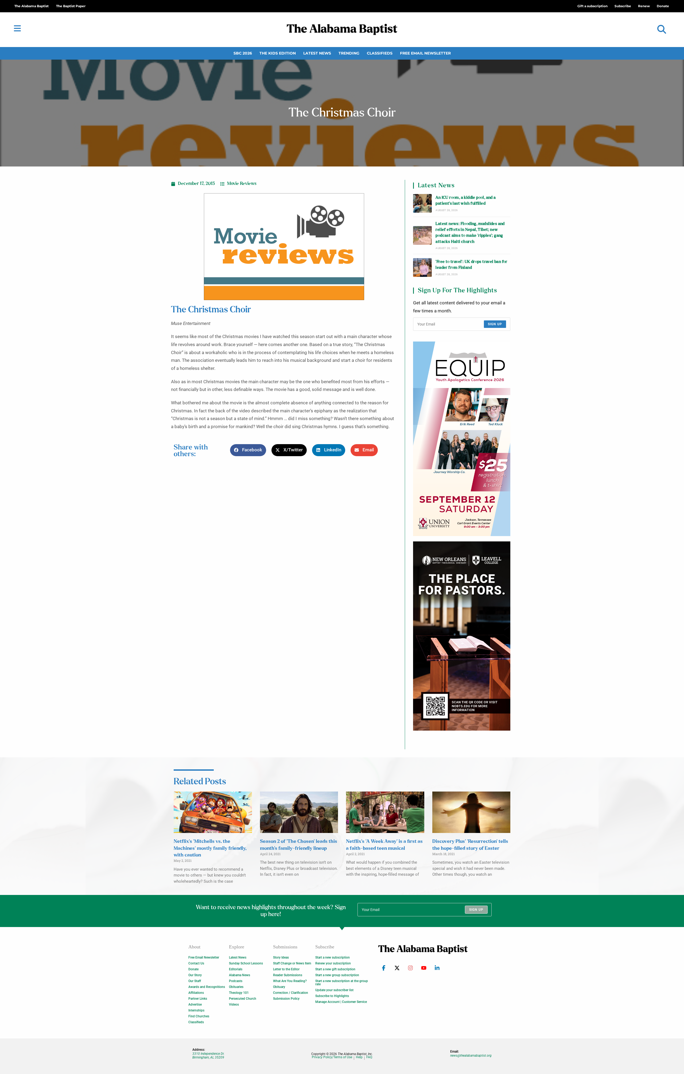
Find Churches (198, 1016)
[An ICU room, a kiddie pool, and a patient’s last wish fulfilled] (422, 203)
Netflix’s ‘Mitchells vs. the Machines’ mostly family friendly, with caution (210, 848)
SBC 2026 (243, 53)
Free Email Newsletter (425, 53)
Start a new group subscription (337, 975)
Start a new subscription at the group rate (341, 982)
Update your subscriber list (334, 990)
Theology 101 (239, 993)
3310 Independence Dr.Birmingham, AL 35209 (208, 1055)
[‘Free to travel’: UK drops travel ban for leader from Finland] (422, 267)
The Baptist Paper (71, 6)
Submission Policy (286, 999)
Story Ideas (281, 957)
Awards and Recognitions (206, 987)
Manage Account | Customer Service (341, 1002)
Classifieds (379, 53)
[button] (661, 29)
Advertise (195, 1004)
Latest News (317, 53)
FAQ (369, 1057)
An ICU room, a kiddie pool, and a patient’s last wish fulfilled (466, 201)
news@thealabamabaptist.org (471, 1055)
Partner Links (197, 999)
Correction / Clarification (290, 993)
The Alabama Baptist (31, 6)
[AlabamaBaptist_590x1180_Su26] (461, 439)
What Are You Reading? (290, 981)
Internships (196, 1010)
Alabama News (239, 975)
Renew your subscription (333, 963)
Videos (234, 1004)
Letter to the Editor (286, 969)
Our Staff (194, 981)
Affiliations (196, 993)
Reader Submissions (287, 975)
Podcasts (235, 981)
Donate (193, 969)
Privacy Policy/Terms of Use (332, 1057)
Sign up (495, 324)
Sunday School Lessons (246, 963)
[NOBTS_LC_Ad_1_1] (461, 636)
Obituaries (236, 987)
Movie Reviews (241, 183)
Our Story (195, 975)
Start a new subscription (332, 957)
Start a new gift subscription (335, 969)
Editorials (235, 969)
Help (359, 1057)
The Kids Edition (277, 53)
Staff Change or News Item (292, 963)
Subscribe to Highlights (332, 996)
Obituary (279, 987)
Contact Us (196, 963)
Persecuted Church (242, 999)
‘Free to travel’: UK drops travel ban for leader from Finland (471, 265)
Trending (349, 53)
